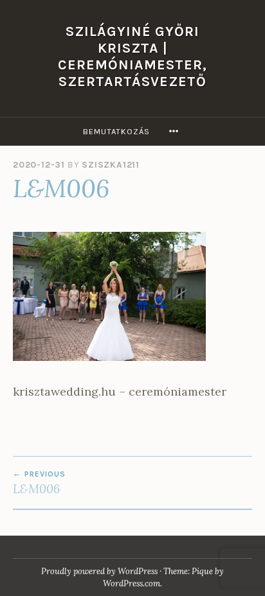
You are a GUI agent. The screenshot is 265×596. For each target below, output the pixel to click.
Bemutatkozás (116, 131)
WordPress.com (131, 583)
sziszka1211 (111, 165)
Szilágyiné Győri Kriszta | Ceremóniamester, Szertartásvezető (132, 56)
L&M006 (39, 482)
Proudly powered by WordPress (99, 571)
